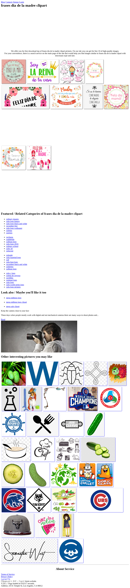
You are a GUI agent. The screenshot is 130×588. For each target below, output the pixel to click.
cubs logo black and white (16, 224)
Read (3, 319)
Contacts (8, 2)
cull (7, 260)
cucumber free (12, 226)
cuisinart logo (11, 280)
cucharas (9, 237)
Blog (3, 2)
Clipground (12, 580)
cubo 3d (9, 249)
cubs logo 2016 (12, 244)
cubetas (9, 230)
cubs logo (10, 282)
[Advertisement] (65, 29)
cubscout (9, 251)
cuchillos (9, 278)
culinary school (12, 246)
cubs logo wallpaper (14, 228)
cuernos (9, 233)
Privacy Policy (7, 577)
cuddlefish (10, 239)
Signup (16, 2)
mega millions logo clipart (16, 302)
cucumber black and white (16, 264)
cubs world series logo (15, 285)
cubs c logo (10, 273)
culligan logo (11, 242)
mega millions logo (13, 298)
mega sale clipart (12, 306)
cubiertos (9, 267)
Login (21, 2)
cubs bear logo (12, 262)
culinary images (12, 219)
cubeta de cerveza (13, 275)
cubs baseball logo (13, 257)
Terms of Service (8, 574)
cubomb (9, 255)
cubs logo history (13, 221)
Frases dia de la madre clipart (12, 80)
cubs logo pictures (13, 287)
